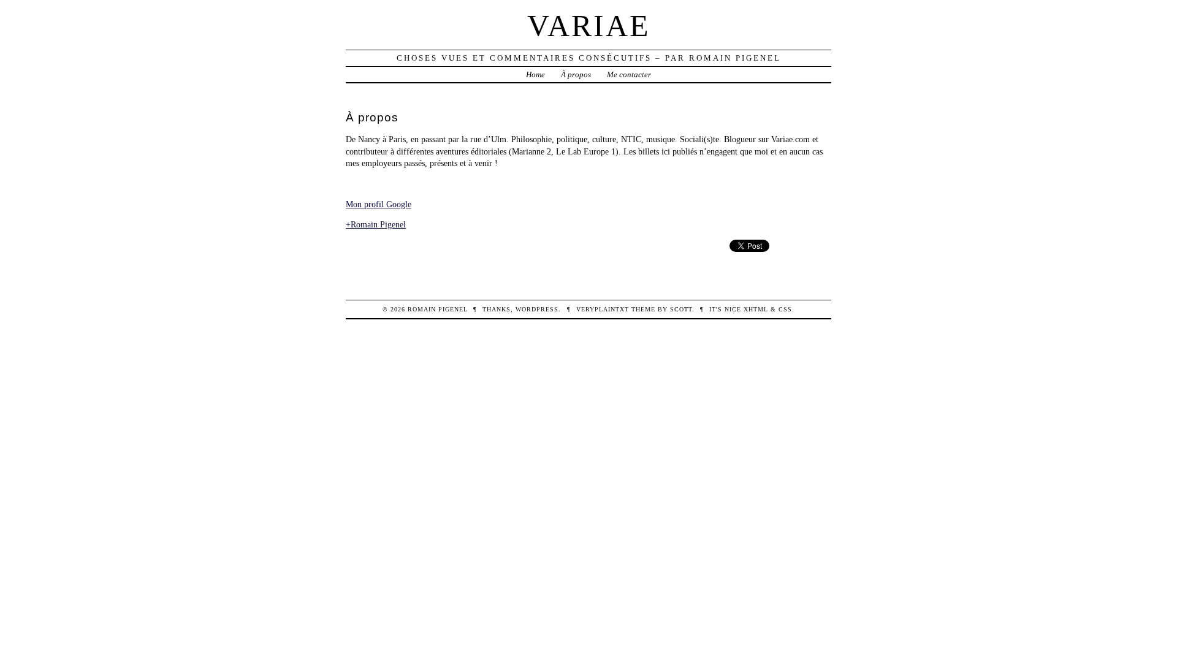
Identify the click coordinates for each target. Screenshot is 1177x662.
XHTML (756, 309)
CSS (785, 309)
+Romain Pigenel (376, 224)
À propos (576, 74)
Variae (588, 26)
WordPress (537, 309)
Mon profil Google (378, 204)
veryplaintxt (602, 309)
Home (535, 74)
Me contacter (629, 74)
